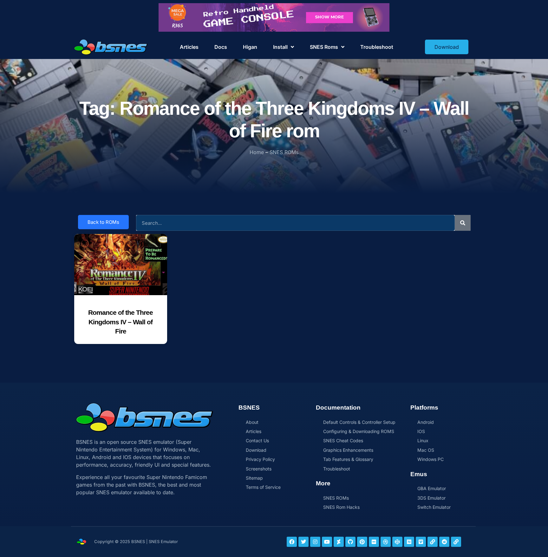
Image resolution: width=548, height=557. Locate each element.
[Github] (350, 542)
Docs (220, 47)
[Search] (463, 223)
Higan (250, 47)
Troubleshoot (376, 47)
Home (257, 152)
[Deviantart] (339, 542)
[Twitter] (303, 542)
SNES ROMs (284, 152)
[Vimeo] (421, 542)
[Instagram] (315, 542)
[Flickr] (374, 542)
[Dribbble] (386, 542)
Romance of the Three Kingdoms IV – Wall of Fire (120, 322)
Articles (189, 47)
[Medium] (409, 542)
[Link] (432, 542)
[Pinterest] (362, 542)
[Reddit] (444, 542)
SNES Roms (324, 47)
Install (280, 47)
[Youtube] (327, 542)
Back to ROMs (103, 222)
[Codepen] (397, 542)
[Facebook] (292, 542)
